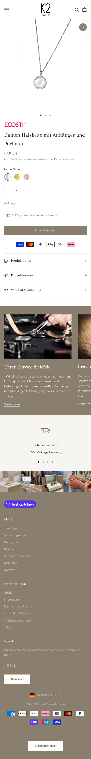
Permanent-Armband (18, 556)
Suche (8, 593)
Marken (9, 549)
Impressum (11, 600)
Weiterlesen (12, 404)
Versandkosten (27, 159)
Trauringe (10, 528)
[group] (10, 481)
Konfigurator (12, 542)
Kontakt (9, 570)
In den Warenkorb (45, 230)
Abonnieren (17, 679)
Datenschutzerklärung (18, 607)
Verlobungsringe (15, 535)
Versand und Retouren (19, 613)
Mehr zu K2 (11, 563)
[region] (45, 439)
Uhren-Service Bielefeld (27, 367)
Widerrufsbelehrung (17, 621)
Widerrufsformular (45, 746)
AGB (7, 628)
